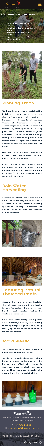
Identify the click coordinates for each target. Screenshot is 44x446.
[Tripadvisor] (35, 442)
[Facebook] (25, 442)
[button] (40, 4)
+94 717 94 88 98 (23, 425)
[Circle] (40, 442)
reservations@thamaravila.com (23, 428)
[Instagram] (30, 442)
